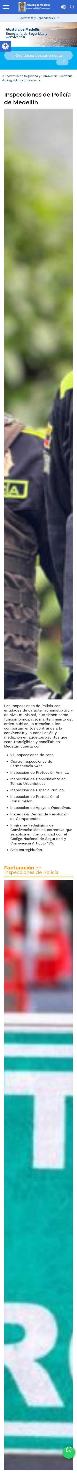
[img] (6, 7)
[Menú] (6, 7)
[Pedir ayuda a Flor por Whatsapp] (69, 1452)
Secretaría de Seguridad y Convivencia (31, 76)
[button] (62, 7)
